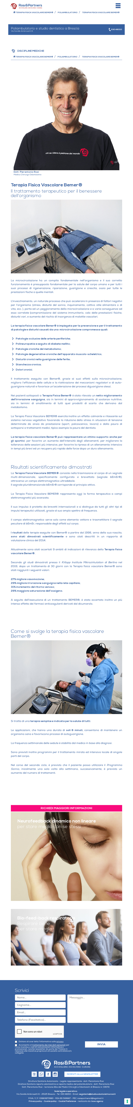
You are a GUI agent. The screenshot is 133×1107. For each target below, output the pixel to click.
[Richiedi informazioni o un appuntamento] (34, 1074)
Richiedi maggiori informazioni (66, 808)
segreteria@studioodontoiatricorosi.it (97, 1094)
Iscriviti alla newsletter (82, 1074)
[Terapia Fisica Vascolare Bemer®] (66, 1064)
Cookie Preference (67, 1101)
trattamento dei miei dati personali (49, 1045)
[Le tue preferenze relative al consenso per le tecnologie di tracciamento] (127, 1101)
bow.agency (97, 1101)
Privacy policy (35, 1101)
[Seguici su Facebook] (48, 1074)
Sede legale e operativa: (65, 1091)
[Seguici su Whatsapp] (41, 1074)
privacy (60, 1042)
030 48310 (116, 29)
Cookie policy (50, 1101)
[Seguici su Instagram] (55, 1074)
